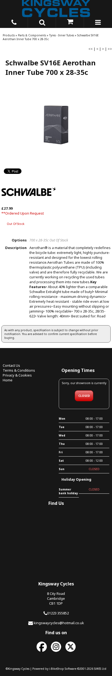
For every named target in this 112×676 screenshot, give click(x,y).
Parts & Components (32, 35)
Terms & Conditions (19, 370)
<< (90, 48)
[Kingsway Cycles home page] (56, 8)
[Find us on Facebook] (41, 652)
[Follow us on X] (70, 652)
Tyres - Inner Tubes (61, 35)
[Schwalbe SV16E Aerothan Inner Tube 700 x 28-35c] (56, 125)
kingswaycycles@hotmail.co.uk (59, 622)
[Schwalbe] (28, 203)
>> (110, 48)
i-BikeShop (56, 669)
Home (8, 380)
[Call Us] (14, 21)
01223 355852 (58, 613)
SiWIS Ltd (100, 669)
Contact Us (11, 365)
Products (9, 35)
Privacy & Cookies (17, 375)
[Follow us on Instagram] (56, 652)
